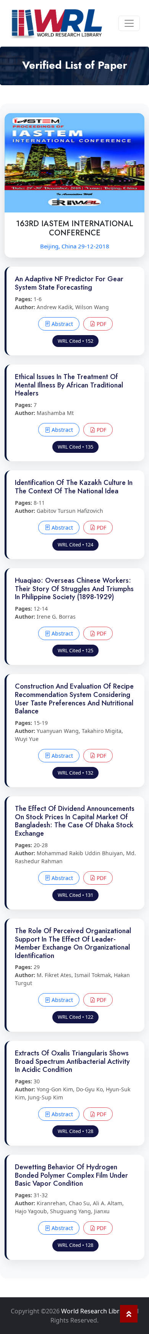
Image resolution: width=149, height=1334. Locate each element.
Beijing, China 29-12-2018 (74, 246)
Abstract (61, 323)
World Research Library (95, 1311)
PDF (100, 323)
